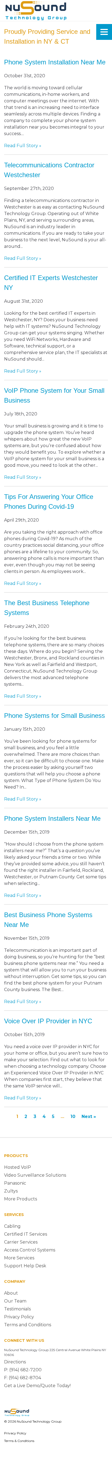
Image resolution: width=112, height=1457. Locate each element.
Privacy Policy (19, 1316)
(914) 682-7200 (25, 1369)
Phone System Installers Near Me (52, 818)
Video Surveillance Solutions (35, 1175)
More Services (19, 1257)
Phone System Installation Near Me (54, 62)
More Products (20, 1199)
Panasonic (15, 1183)
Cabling (12, 1226)
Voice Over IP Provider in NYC (48, 1021)
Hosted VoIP (17, 1167)
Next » (89, 1116)
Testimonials (17, 1309)
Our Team (15, 1301)
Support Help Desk (25, 1265)
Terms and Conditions (27, 1324)
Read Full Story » (22, 145)
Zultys (11, 1191)
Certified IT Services (25, 1234)
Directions (15, 1361)
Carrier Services (21, 1242)
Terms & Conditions (19, 1441)
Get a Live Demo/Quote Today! (37, 1385)
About (11, 1293)
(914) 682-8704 (25, 1377)
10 (72, 1116)
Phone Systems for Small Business (54, 715)
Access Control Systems (29, 1250)
